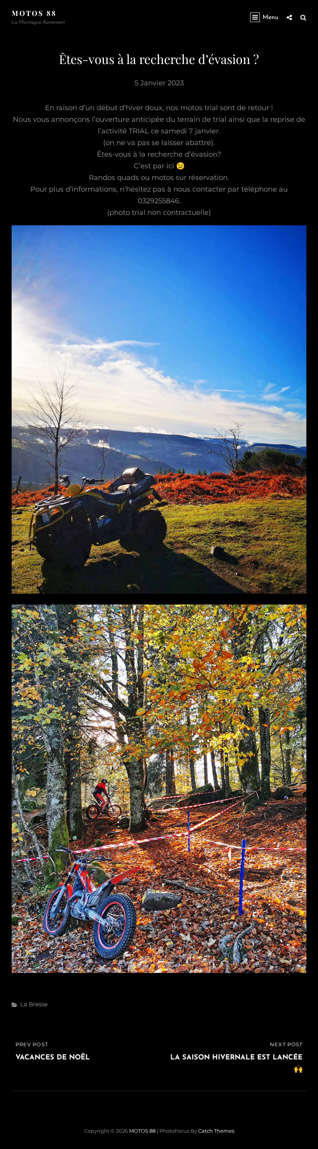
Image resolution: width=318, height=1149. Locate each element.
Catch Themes (216, 1131)
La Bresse (34, 1004)
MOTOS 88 (34, 13)
